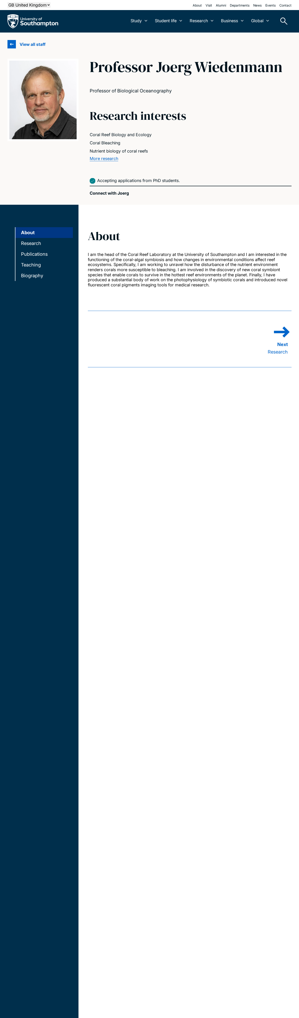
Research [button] (199, 20)
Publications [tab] (34, 254)
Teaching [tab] (31, 265)
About (197, 5)
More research (104, 158)
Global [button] (257, 20)
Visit (209, 5)
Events (270, 5)
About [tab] (28, 232)
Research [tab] (31, 243)
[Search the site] (282, 21)
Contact (285, 5)
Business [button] (229, 20)
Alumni (221, 5)
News (257, 5)
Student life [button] (166, 20)
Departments (239, 5)
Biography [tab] (32, 275)
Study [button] (136, 20)
